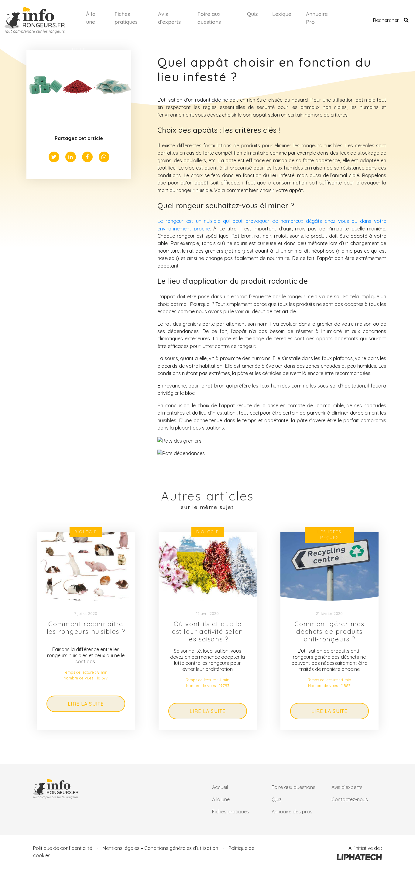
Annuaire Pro (317, 17)
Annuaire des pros (292, 812)
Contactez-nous (349, 799)
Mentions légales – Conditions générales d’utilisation (160, 848)
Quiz (252, 13)
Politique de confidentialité (62, 848)
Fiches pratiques (126, 17)
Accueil (220, 787)
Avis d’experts (169, 17)
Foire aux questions (209, 17)
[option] (86, 631)
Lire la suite (86, 704)
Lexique (281, 13)
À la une (90, 17)
